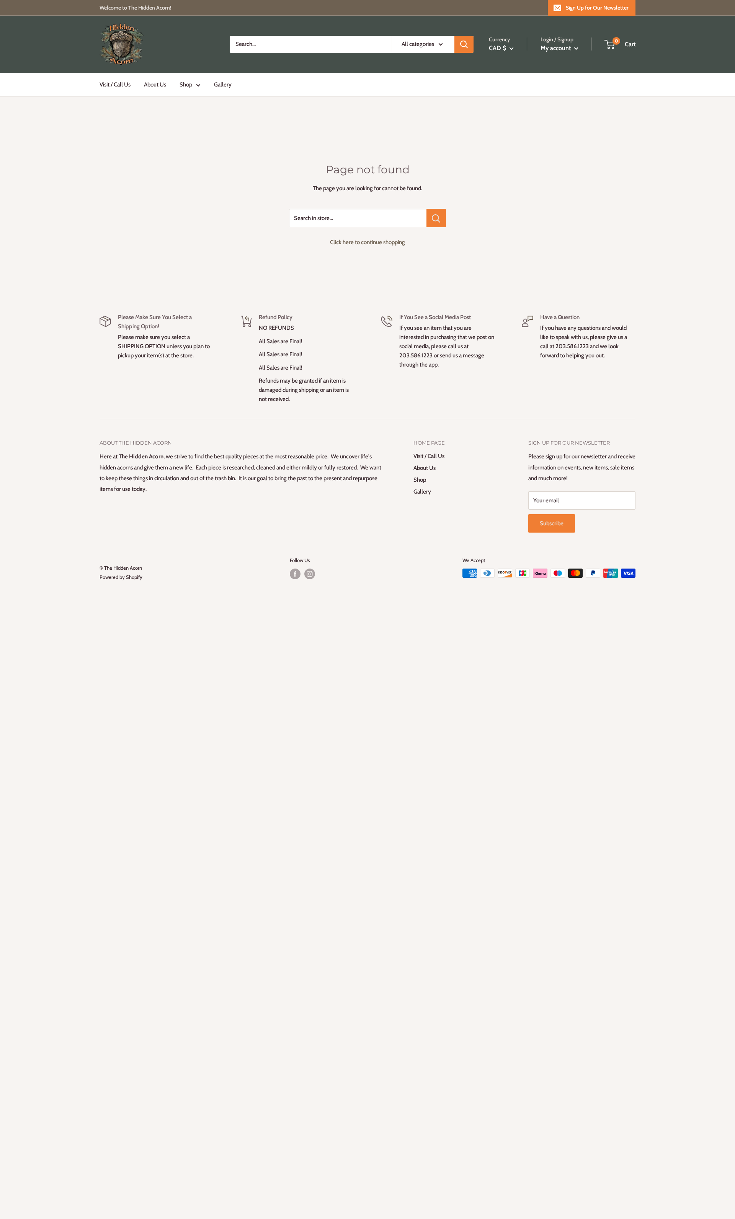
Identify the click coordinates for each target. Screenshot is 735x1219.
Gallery (223, 84)
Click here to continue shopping (367, 242)
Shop (186, 84)
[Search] (464, 44)
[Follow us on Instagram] (309, 574)
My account (556, 48)
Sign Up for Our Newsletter (597, 7)
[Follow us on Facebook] (295, 574)
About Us (155, 84)
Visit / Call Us (115, 84)
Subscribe (552, 523)
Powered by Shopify (121, 577)
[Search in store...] (436, 218)
